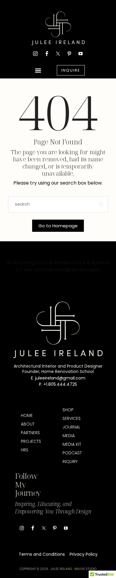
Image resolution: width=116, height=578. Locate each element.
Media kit (71, 444)
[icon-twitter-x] (58, 53)
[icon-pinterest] (69, 53)
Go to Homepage (58, 226)
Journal (71, 427)
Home (27, 415)
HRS (24, 450)
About (28, 424)
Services (71, 418)
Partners (30, 433)
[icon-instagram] (35, 53)
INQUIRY (70, 461)
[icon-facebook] (46, 53)
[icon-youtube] (80, 53)
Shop (67, 410)
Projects (30, 441)
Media (68, 436)
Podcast (72, 453)
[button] (38, 70)
